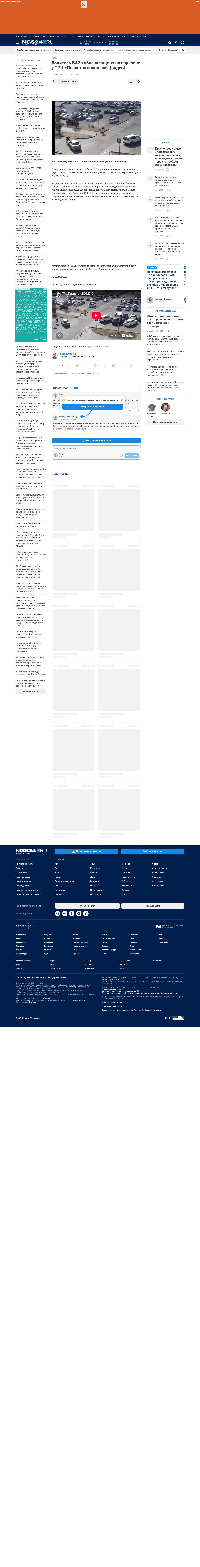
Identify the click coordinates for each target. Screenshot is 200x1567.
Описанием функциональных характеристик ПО (120, 858)
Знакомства (39, 36)
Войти (61, 456)
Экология (156, 744)
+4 (130, 411)
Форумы (61, 36)
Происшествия (128, 744)
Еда (56, 752)
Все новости (31, 60)
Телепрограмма (76, 36)
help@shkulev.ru (33, 869)
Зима (92, 731)
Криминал (95, 735)
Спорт (155, 731)
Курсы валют (113, 36)
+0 (130, 434)
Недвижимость (23, 36)
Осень (124, 735)
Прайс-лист (21, 735)
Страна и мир (158, 739)
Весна (58, 739)
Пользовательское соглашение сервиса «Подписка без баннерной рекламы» (131, 877)
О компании (21, 739)
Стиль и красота (160, 735)
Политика (126, 739)
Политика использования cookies (115, 870)
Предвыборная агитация (27, 757)
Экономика (157, 748)
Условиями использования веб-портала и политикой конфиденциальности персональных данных (140, 860)
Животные (60, 757)
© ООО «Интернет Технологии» (28, 885)
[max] (78, 780)
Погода (51, 36)
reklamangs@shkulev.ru (110, 847)
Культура (94, 739)
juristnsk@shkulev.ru (77, 867)
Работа (124, 748)
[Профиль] (182, 42)
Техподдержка (22, 752)
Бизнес (58, 735)
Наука (93, 752)
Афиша (89, 36)
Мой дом (94, 748)
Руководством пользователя (113, 856)
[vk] (64, 780)
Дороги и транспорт (64, 748)
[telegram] (57, 780)
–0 (137, 411)
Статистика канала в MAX (28, 761)
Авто (57, 731)
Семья (124, 761)
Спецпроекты (158, 752)
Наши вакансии (23, 748)
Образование (96, 761)
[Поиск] (169, 42)
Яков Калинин (68, 353)
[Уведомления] (176, 42)
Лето (92, 744)
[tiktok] (86, 780)
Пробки (100, 42)
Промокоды (135, 36)
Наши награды (23, 744)
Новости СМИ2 (60, 473)
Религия (125, 757)
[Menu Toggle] (17, 42)
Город (57, 744)
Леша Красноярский (66, 417)
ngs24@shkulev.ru (46, 865)
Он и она (125, 731)
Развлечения (127, 752)
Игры (145, 36)
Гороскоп (99, 36)
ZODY (124, 36)
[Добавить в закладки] (131, 81)
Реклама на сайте (24, 731)
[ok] (71, 780)
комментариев (67, 81)
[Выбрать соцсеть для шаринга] (138, 81)
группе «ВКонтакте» (97, 346)
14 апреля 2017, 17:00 (60, 74)
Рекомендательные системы (113, 873)
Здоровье (59, 761)
